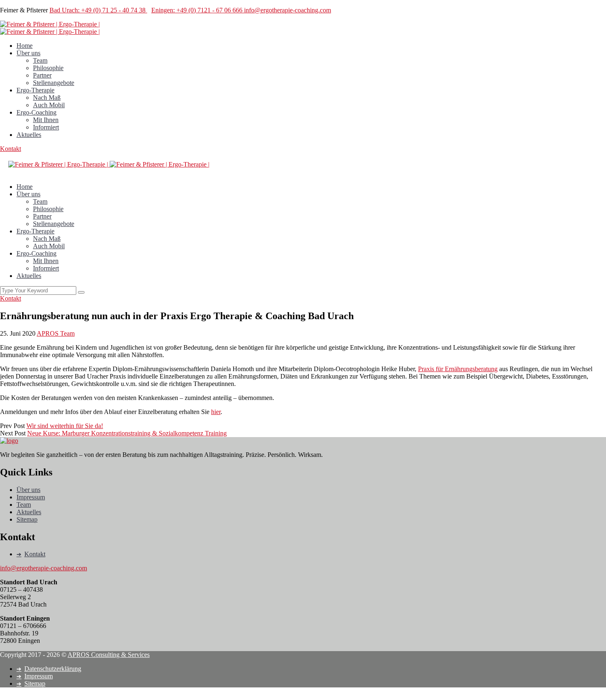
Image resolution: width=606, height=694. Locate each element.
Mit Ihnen (46, 119)
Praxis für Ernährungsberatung (458, 368)
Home (24, 45)
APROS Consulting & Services (109, 654)
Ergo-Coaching (36, 112)
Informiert (46, 127)
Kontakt (10, 148)
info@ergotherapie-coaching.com (287, 10)
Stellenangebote (53, 82)
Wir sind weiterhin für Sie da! (64, 425)
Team (40, 60)
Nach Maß (47, 97)
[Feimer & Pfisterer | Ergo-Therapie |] (50, 24)
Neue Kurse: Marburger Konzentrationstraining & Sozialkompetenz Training (127, 433)
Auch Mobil (49, 104)
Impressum (30, 497)
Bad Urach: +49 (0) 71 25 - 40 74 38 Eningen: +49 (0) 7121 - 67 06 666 (146, 10)
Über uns (28, 52)
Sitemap (27, 519)
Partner (42, 75)
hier (216, 411)
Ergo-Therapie (35, 90)
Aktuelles (28, 134)
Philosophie (48, 67)
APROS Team (56, 333)
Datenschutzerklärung (52, 668)
